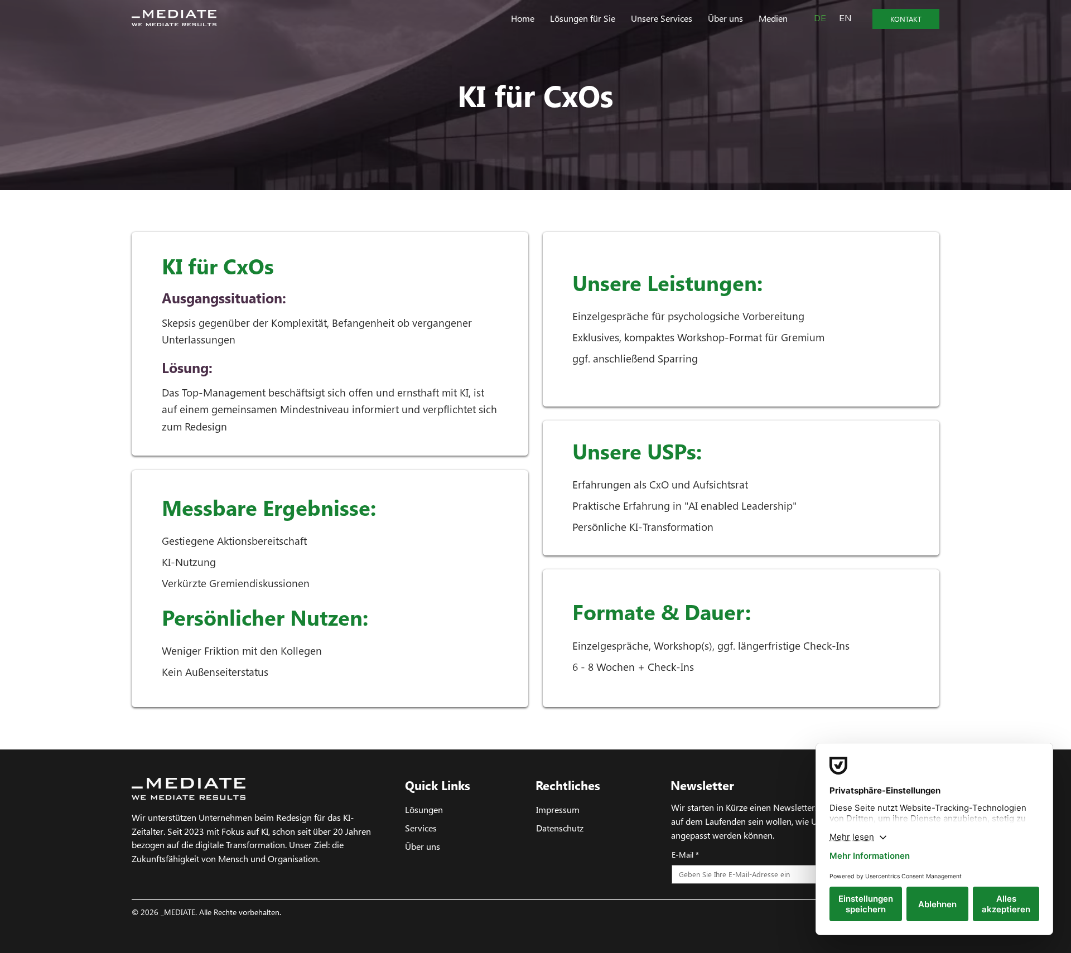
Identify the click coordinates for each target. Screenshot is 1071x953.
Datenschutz (559, 827)
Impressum (558, 809)
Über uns (422, 846)
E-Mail (685, 854)
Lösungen (424, 809)
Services (421, 827)
